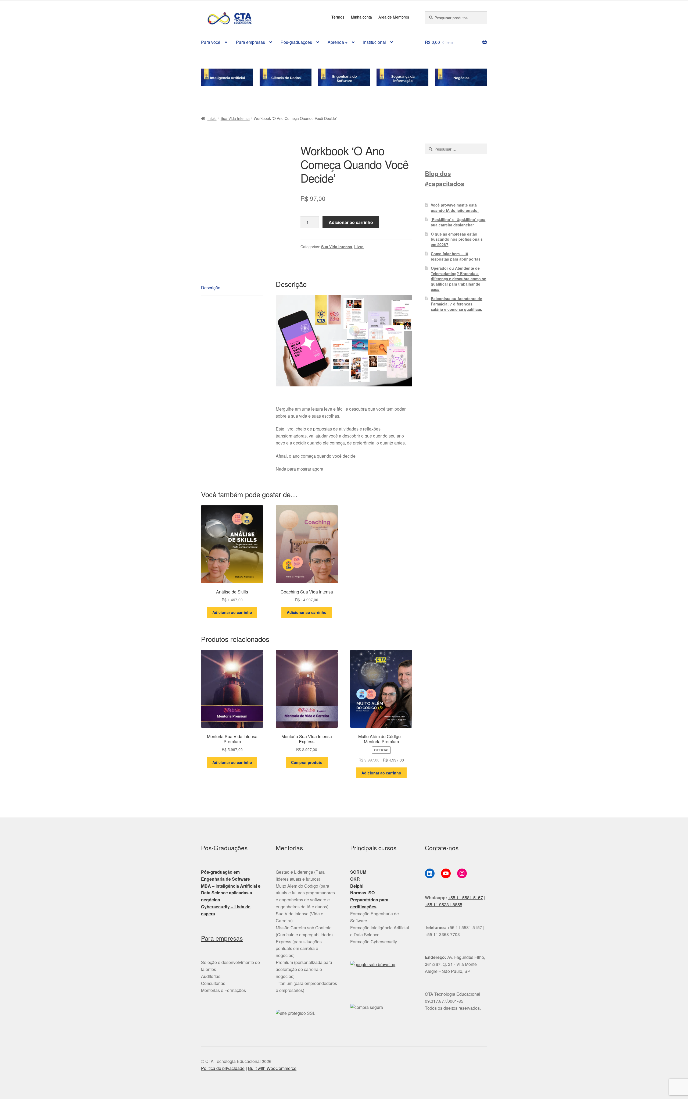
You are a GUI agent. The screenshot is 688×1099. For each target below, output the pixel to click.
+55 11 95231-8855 (443, 904)
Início (212, 118)
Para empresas (250, 42)
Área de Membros (393, 17)
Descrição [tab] (210, 287)
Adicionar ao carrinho (351, 222)
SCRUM (358, 872)
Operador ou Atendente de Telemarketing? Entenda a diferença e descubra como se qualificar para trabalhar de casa (458, 278)
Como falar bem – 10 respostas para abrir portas (456, 256)
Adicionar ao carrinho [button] (232, 612)
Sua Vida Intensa (235, 118)
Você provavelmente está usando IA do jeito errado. (455, 207)
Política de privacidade (223, 1068)
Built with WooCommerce (272, 1068)
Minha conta (361, 17)
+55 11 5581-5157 (465, 897)
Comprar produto (306, 762)
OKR (355, 879)
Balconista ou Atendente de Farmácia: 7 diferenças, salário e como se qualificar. (456, 304)
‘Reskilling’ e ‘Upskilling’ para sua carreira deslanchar (458, 222)
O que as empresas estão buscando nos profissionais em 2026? (457, 239)
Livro (359, 246)
